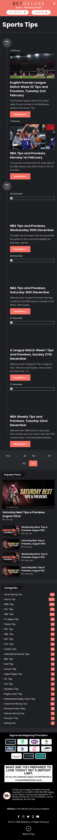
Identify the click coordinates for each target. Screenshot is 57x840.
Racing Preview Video (15, 708)
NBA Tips (9, 604)
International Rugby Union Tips (19, 699)
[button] (54, 3)
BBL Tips (8, 659)
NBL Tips (8, 634)
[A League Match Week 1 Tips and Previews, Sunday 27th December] (32, 333)
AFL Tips (8, 609)
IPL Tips (8, 679)
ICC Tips (8, 684)
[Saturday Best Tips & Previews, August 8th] (10, 571)
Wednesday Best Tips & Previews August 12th (34, 555)
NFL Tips (8, 639)
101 (49, 456)
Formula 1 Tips (11, 718)
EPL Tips (8, 629)
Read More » (20, 114)
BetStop (11, 809)
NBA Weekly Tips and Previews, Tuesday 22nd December (28, 420)
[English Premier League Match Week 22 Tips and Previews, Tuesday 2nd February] (32, 66)
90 (25, 456)
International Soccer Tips (16, 654)
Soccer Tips (10, 669)
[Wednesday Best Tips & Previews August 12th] (10, 558)
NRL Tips (8, 614)
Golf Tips (8, 664)
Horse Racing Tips (13, 594)
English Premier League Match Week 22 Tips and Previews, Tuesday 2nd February (29, 88)
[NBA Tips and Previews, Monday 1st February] (32, 136)
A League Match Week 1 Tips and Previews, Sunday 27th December (32, 354)
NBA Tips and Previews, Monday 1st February (28, 155)
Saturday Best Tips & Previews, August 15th (33, 542)
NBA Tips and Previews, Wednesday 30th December (32, 228)
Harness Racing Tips (14, 713)
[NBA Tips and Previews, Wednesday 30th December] (32, 209)
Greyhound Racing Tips (15, 703)
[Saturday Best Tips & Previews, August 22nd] (28, 494)
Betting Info (10, 723)
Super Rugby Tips (13, 674)
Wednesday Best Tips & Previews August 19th (34, 529)
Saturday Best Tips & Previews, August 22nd (23, 514)
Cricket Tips (10, 649)
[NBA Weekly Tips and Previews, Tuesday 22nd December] (32, 399)
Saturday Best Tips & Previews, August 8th (33, 569)
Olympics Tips (11, 689)
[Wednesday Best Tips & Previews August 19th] (10, 531)
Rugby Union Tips (13, 694)
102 (24, 463)
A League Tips (11, 619)
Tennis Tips (10, 624)
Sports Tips (9, 599)
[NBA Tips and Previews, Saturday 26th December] (32, 271)
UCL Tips (9, 644)
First (8, 456)
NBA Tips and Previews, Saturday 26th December (30, 290)
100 (33, 456)
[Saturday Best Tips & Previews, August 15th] (10, 544)
